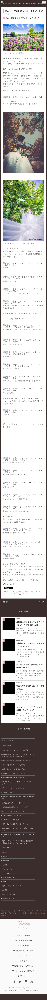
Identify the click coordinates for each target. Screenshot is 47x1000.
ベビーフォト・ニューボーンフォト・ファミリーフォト (18, 836)
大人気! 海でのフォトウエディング (13, 803)
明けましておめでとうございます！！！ (15, 788)
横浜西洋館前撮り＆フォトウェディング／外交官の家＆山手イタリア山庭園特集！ (18, 755)
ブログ (24, 956)
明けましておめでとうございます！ (14, 811)
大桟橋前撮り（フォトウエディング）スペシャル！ (30, 644)
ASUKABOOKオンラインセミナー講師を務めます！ (17, 829)
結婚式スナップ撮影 (8, 894)
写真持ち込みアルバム (24, 951)
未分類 (4, 890)
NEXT (41, 602)
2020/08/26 (7, 592)
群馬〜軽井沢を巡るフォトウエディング (15, 824)
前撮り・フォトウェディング (11, 886)
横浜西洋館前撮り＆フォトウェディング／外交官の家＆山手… (30, 623)
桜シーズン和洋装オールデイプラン (14, 765)
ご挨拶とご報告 (7, 792)
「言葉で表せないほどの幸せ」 (12, 815)
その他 (4, 865)
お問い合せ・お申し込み (24, 966)
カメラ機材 (6, 860)
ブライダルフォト (19, 592)
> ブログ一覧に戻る (23, 729)
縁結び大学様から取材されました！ (14, 777)
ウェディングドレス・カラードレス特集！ (16, 750)
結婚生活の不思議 (8, 898)
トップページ (24, 935)
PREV (5, 602)
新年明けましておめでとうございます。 (15, 773)
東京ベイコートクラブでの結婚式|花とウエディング (29, 708)
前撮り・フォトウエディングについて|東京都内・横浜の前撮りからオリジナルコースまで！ (18, 842)
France (4, 852)
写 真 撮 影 (24, 946)
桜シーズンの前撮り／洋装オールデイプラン (16, 761)
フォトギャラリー (24, 940)
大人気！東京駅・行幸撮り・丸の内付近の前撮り (30, 666)
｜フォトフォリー (6, 14)
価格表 (24, 961)
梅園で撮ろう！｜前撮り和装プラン (14, 769)
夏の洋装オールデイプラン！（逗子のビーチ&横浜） (18, 798)
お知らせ (5, 856)
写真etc (4, 881)
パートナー (24, 976)
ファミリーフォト (8, 869)
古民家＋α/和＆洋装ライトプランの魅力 (15, 807)
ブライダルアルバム (8, 873)
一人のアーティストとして (11, 820)
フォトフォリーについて (24, 971)
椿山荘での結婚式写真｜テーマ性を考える (30, 687)
